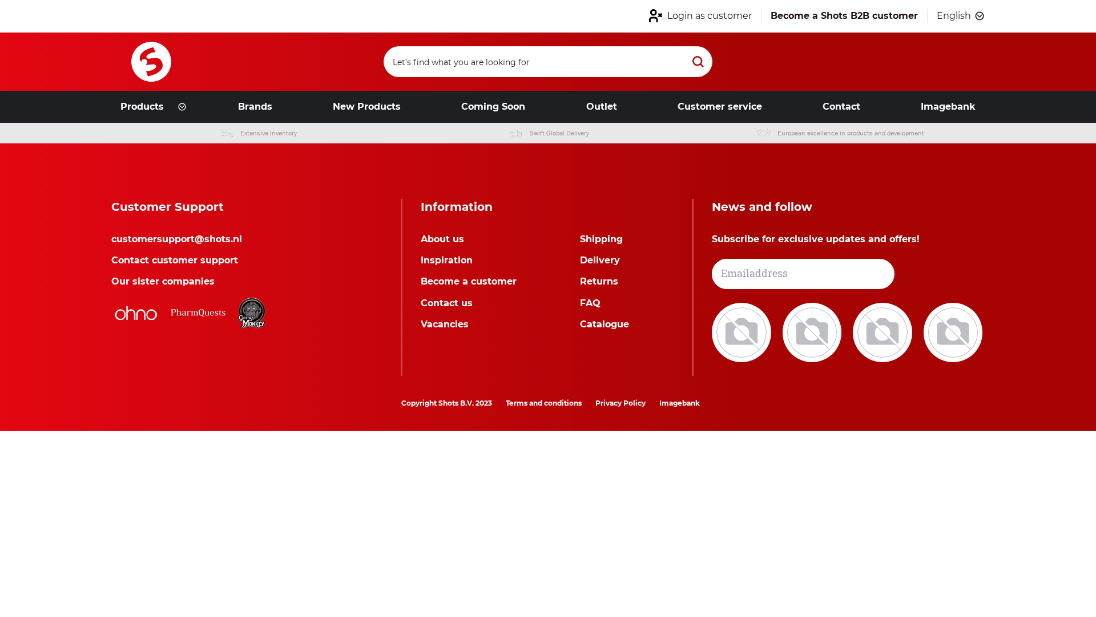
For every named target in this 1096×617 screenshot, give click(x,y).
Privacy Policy (620, 403)
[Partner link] (135, 313)
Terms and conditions (544, 403)
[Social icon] (742, 331)
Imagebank (679, 403)
